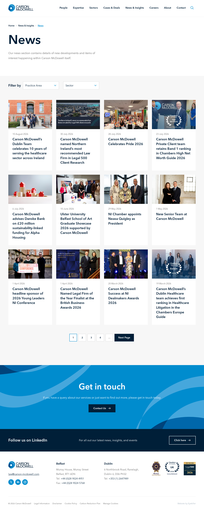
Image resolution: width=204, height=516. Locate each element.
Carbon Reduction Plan (90, 503)
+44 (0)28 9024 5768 (73, 483)
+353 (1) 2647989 (118, 478)
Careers (153, 7)
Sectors (93, 7)
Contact (181, 7)
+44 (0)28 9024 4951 (72, 478)
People (63, 7)
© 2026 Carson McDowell (19, 503)
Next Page (124, 337)
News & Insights (134, 7)
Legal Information (42, 503)
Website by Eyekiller (186, 503)
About (167, 7)
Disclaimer (57, 503)
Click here (180, 440)
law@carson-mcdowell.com (23, 474)
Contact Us (99, 408)
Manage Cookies (110, 503)
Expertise (78, 7)
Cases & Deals (111, 7)
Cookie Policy (71, 503)
